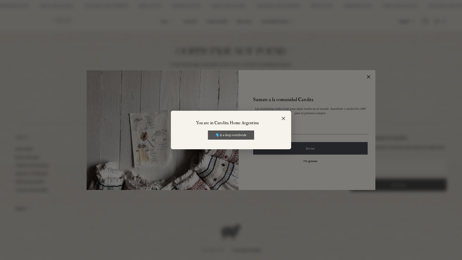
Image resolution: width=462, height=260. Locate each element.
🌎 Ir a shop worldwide (231, 135)
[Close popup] (283, 118)
